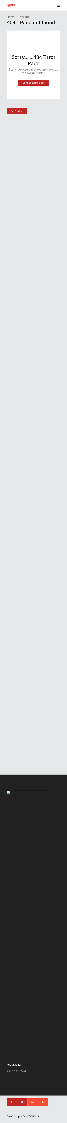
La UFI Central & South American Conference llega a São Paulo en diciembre (34, 150)
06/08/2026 (21, 754)
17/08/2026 (21, 279)
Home (10, 17)
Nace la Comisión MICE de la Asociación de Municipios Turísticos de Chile (32, 506)
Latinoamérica (17, 119)
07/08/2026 (21, 698)
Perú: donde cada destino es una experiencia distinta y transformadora (33, 564)
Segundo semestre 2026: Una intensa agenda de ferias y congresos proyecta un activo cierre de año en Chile (33, 624)
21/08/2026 (21, 160)
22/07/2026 (21, 574)
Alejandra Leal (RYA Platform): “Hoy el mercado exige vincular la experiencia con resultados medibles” (33, 445)
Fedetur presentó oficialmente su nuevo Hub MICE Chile (33, 325)
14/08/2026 (21, 395)
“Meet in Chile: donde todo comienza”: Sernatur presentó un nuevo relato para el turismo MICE (32, 383)
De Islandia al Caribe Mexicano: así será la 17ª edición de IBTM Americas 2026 (33, 686)
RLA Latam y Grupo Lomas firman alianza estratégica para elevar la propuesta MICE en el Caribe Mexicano (33, 210)
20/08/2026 (21, 224)
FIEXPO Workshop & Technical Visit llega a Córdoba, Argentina (30, 744)
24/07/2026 (21, 518)
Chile (13, 289)
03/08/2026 (21, 459)
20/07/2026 (21, 638)
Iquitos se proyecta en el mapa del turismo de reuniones (31, 269)
